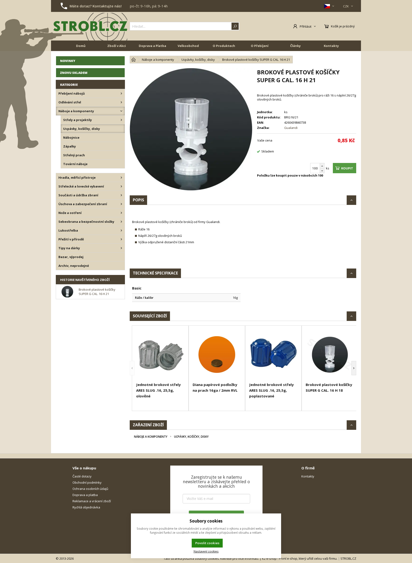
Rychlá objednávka (86, 507)
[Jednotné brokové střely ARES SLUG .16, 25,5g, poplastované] (273, 354)
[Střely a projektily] (121, 119)
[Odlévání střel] (121, 102)
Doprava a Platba (152, 46)
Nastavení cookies (206, 551)
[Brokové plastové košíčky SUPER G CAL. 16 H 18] (330, 354)
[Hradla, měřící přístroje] (121, 177)
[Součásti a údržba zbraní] (121, 195)
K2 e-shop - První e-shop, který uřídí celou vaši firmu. (299, 558)
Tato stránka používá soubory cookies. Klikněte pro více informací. (211, 558)
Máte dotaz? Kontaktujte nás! (96, 6)
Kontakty (331, 46)
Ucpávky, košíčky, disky (191, 437)
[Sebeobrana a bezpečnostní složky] (121, 221)
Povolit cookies (207, 543)
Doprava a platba (85, 495)
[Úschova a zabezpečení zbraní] (121, 203)
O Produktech (224, 46)
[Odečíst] (322, 171)
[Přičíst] (322, 166)
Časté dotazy (82, 476)
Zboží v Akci (116, 46)
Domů (81, 46)
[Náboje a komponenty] (121, 111)
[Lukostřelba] (121, 230)
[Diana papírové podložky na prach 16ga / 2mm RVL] (217, 354)
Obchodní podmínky (87, 482)
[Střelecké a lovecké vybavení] (121, 186)
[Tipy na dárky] (121, 248)
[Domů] (133, 59)
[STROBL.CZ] (90, 26)
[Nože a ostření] (121, 212)
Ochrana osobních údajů (90, 489)
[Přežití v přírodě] (121, 239)
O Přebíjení (259, 46)
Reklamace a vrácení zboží (91, 501)
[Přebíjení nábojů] (121, 93)
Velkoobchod (188, 46)
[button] (132, 368)
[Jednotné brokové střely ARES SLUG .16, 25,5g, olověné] (160, 354)
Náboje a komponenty (150, 437)
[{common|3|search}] (235, 26)
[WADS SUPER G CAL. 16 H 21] (191, 129)
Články (295, 46)
